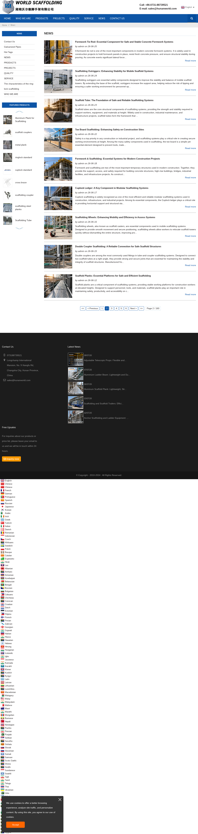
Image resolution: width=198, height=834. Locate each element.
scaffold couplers (23, 132)
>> (141, 308)
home (7, 18)
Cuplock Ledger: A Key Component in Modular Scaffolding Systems (111, 188)
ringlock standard (23, 157)
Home (4, 25)
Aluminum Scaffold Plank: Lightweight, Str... (105, 389)
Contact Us (117, 18)
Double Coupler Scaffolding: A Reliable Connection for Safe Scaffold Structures (118, 246)
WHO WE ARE (23, 18)
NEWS (102, 18)
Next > (133, 308)
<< (83, 308)
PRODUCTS (10, 62)
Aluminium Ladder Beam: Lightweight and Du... (107, 374)
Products (42, 18)
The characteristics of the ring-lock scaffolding (19, 86)
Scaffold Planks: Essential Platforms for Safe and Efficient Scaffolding (113, 276)
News (13, 25)
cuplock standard (23, 170)
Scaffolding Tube (23, 220)
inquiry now (12, 459)
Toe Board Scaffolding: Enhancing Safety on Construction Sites (109, 129)
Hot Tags (8, 52)
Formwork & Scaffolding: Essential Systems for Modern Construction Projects (117, 158)
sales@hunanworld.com (162, 8)
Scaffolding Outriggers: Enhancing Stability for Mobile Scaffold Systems (114, 71)
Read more (190, 60)
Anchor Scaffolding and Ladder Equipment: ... (106, 418)
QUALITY (74, 18)
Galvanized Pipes (12, 47)
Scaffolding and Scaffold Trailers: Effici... (103, 403)
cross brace (21, 182)
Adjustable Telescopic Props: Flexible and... (105, 360)
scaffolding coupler (24, 195)
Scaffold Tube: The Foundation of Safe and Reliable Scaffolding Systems (114, 100)
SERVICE (89, 18)
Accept (15, 824)
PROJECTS (59, 18)
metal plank (20, 145)
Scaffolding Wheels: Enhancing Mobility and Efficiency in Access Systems (115, 217)
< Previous (93, 308)
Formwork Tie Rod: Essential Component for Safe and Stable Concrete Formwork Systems (124, 42)
